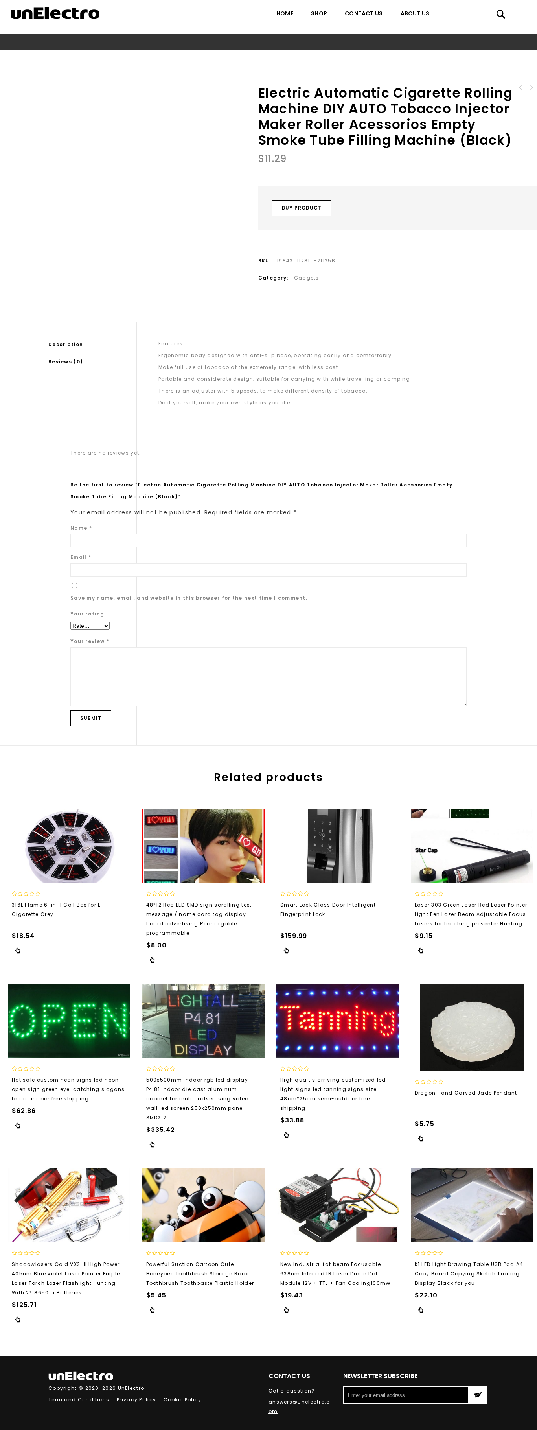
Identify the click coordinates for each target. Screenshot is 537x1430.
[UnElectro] (55, 13)
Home (284, 13)
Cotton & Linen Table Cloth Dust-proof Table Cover (531, 87)
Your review (89, 641)
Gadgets (116, 56)
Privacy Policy (136, 1399)
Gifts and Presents (72, 56)
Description (65, 344)
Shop (319, 13)
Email (80, 557)
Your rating (87, 613)
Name (81, 528)
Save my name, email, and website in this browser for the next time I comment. (188, 598)
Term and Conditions (79, 1399)
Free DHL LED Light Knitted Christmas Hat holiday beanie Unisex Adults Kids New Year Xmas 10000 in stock (520, 87)
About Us (415, 13)
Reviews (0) (65, 361)
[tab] (92, 344)
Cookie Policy (183, 1399)
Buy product (302, 208)
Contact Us (364, 13)
